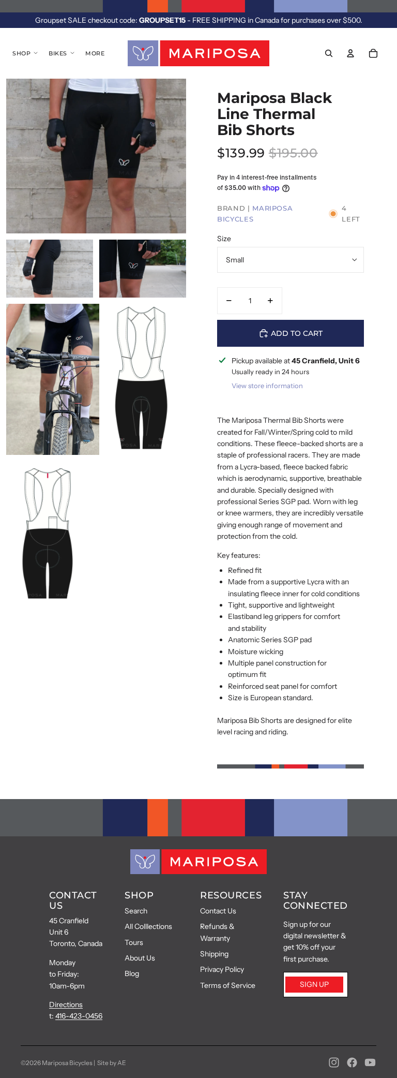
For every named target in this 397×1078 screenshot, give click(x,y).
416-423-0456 (78, 1016)
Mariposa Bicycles (67, 1063)
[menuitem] (94, 53)
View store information (267, 385)
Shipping (214, 953)
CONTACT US (73, 900)
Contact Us (218, 910)
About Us (140, 958)
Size (224, 238)
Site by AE (111, 1063)
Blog (132, 973)
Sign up (314, 984)
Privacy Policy (222, 969)
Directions (66, 1004)
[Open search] (328, 53)
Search (136, 910)
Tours (134, 942)
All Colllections (148, 926)
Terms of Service (227, 985)
